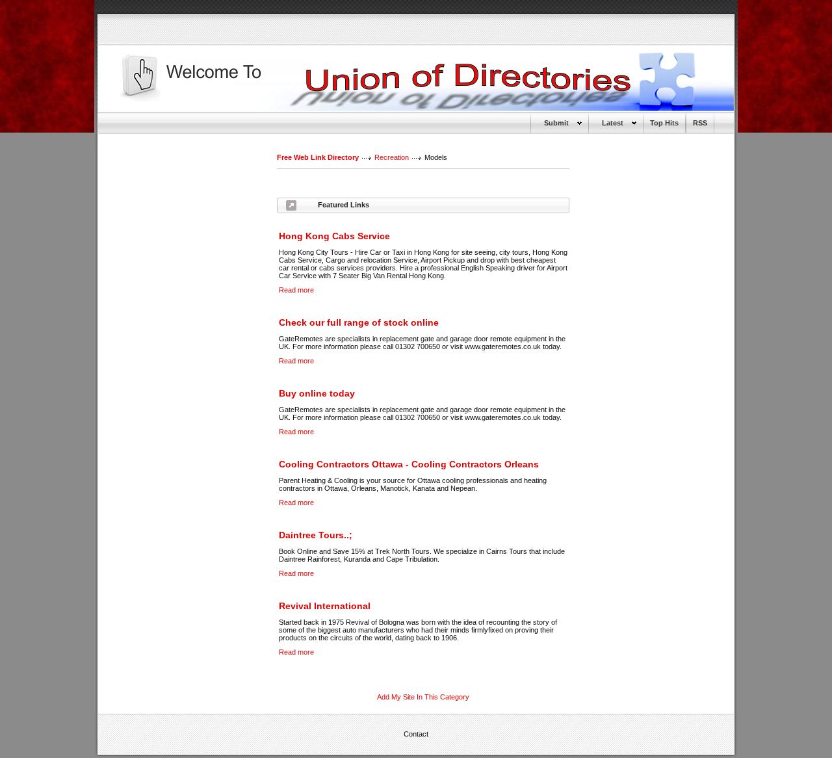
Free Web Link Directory (318, 157)
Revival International (324, 606)
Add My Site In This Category (423, 697)
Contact (416, 734)
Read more (296, 290)
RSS (700, 123)
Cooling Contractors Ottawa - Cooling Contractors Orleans (409, 464)
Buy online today (317, 393)
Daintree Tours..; (315, 535)
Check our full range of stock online (359, 322)
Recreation (391, 157)
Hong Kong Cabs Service (334, 236)
